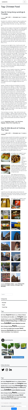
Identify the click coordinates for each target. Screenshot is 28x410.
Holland (8, 321)
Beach (13, 314)
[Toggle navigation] (24, 2)
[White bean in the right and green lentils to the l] (11, 346)
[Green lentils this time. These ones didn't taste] (4, 346)
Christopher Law (16, 17)
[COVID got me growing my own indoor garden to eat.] (11, 352)
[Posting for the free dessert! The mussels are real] (17, 352)
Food (6, 319)
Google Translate (11, 285)
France (13, 319)
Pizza (5, 328)
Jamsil (24, 320)
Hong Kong (7, 121)
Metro (2, 326)
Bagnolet (9, 315)
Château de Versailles (9, 317)
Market (18, 323)
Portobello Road (10, 328)
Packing (10, 326)
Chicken (16, 314)
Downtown (3, 285)
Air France (20, 121)
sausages (17, 328)
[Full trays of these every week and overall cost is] (17, 346)
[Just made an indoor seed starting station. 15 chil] (4, 352)
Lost (19, 122)
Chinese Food (9, 122)
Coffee (15, 383)
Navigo (6, 326)
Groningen (7, 283)
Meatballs (3, 286)
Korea (2, 323)
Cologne (20, 317)
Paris (14, 326)
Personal (4, 302)
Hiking (25, 319)
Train (2, 332)
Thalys (24, 330)
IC (17, 320)
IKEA (21, 285)
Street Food (20, 330)
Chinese (20, 314)
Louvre (14, 323)
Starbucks (10, 330)
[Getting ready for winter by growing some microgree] (23, 346)
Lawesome (4, 1)
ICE (19, 320)
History (3, 321)
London (7, 323)
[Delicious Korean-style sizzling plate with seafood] (23, 352)
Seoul (21, 328)
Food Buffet (10, 319)
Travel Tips (4, 307)
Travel (12, 121)
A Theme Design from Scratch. (15, 403)
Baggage (3, 122)
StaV (15, 330)
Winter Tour (10, 332)
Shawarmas (4, 330)
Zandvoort (16, 332)
